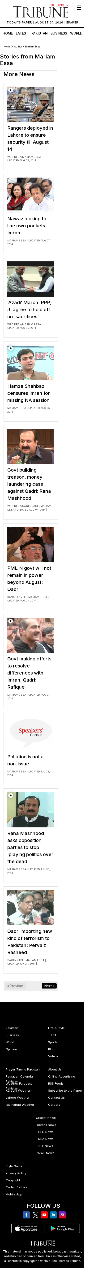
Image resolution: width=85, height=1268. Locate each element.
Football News (46, 1125)
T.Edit (52, 1035)
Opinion (11, 1049)
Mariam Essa (31, 157)
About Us (55, 1069)
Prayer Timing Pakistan (23, 1069)
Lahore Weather (18, 1097)
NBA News (46, 1139)
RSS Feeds (56, 1083)
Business (59, 33)
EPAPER (72, 22)
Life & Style (56, 1028)
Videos (53, 1056)
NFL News (45, 1146)
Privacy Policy (16, 1173)
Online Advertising (61, 1076)
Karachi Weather (18, 1090)
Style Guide (14, 1166)
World (76, 33)
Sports (53, 1042)
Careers (54, 1104)
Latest (22, 33)
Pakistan (39, 33)
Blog (51, 1049)
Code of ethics (17, 1187)
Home (8, 33)
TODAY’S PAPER (20, 22)
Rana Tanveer (17, 597)
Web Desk (14, 157)
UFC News (46, 1132)
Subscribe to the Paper (65, 1090)
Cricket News (46, 1118)
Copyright (13, 1180)
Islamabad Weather (20, 1104)
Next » (49, 986)
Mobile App (14, 1194)
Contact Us (56, 1097)
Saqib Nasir (30, 506)
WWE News (45, 1153)
